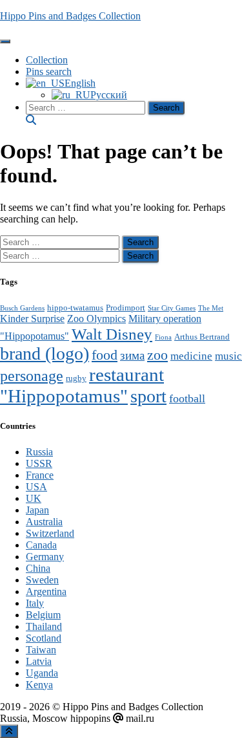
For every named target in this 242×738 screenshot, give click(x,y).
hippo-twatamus (75, 307)
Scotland (43, 638)
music (228, 356)
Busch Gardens (22, 308)
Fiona (163, 337)
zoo (157, 355)
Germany (45, 556)
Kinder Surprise (32, 318)
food (104, 355)
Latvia (39, 661)
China (38, 568)
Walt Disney (112, 334)
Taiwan (41, 649)
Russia (39, 451)
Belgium (43, 614)
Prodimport (125, 307)
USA (36, 486)
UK (33, 498)
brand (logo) (44, 353)
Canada (41, 544)
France (40, 475)
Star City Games (172, 308)
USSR (39, 463)
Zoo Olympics (96, 318)
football (187, 398)
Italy (35, 603)
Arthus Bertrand (202, 337)
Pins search (49, 71)
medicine (191, 356)
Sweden (42, 579)
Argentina (46, 591)
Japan (37, 510)
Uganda (42, 672)
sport (148, 396)
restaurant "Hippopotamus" (82, 385)
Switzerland (50, 533)
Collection (47, 59)
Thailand (44, 626)
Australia (44, 521)
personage (31, 375)
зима (132, 355)
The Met (210, 308)
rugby (76, 378)
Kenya (39, 684)
